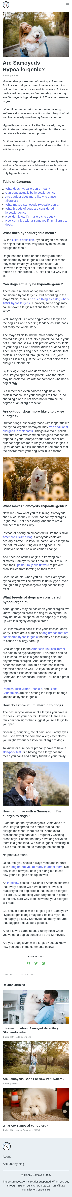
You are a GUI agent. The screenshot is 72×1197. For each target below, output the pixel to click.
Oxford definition (23, 240)
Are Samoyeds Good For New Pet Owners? (33, 1079)
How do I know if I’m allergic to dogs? (30, 216)
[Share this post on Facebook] (28, 963)
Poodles (8, 689)
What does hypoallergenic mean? (27, 188)
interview (12, 883)
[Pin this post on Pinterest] (43, 963)
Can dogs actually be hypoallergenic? (30, 192)
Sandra (15, 1083)
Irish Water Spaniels (28, 689)
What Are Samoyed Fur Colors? (25, 1125)
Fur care (8, 975)
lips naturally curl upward (32, 565)
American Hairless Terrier (48, 649)
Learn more (44, 1189)
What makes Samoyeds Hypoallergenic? (32, 204)
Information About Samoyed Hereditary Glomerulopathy (31, 1030)
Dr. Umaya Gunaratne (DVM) (25, 1130)
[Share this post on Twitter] (36, 963)
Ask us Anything (13, 1164)
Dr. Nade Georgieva (21, 1037)
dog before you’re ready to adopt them (36, 867)
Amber (14, 75)
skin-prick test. (12, 752)
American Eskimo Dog (17, 537)
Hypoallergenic (25, 975)
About (7, 1156)
